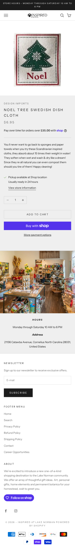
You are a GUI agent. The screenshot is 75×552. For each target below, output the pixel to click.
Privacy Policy (12, 426)
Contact (8, 445)
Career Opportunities (16, 452)
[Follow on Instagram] (16, 511)
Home (7, 414)
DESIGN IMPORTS (16, 103)
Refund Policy (12, 433)
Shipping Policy (13, 439)
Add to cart (37, 214)
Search (8, 420)
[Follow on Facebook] (6, 511)
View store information (22, 188)
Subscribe (18, 392)
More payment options (37, 235)
